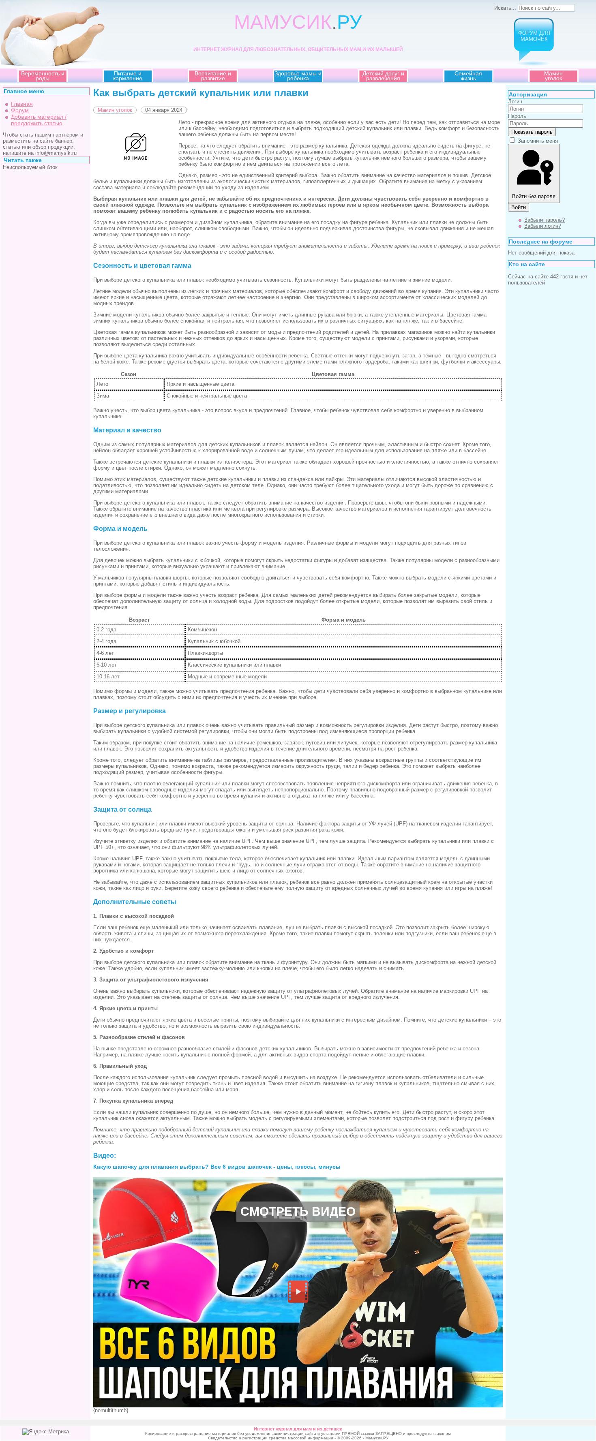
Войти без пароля (533, 196)
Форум (20, 110)
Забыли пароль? (544, 220)
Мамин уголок (553, 75)
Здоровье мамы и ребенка (298, 75)
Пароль (517, 116)
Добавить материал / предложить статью (38, 119)
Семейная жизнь (468, 75)
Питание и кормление (127, 75)
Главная (22, 103)
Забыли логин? (542, 226)
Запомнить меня (538, 141)
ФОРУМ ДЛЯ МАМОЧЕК (534, 36)
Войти (518, 207)
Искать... (505, 8)
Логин (515, 101)
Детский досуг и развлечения (383, 75)
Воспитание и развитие (213, 75)
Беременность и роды (42, 75)
